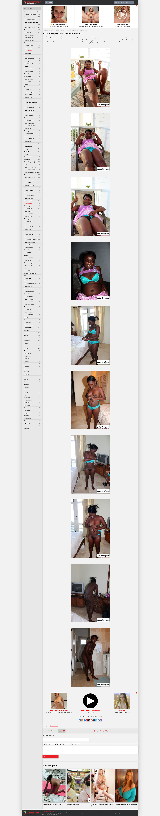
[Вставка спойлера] (78, 744)
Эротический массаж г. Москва (32, 11)
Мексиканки (27, 363)
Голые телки (27, 89)
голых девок (110, 813)
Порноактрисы (28, 146)
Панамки (26, 389)
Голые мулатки (28, 50)
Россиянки (27, 345)
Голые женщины (28, 87)
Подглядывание (28, 37)
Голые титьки (27, 128)
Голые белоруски (29, 291)
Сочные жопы (28, 94)
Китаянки (26, 415)
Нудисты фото (28, 224)
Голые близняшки (29, 250)
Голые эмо (27, 193)
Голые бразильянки (29, 112)
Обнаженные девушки (30, 273)
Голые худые (27, 229)
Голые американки (29, 143)
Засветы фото (28, 76)
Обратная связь (46, 811)
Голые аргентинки (29, 138)
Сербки (26, 369)
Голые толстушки (29, 118)
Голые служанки (28, 63)
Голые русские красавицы (31, 239)
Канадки (26, 151)
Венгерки (26, 149)
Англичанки (27, 159)
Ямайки (26, 379)
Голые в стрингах (29, 40)
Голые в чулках (28, 48)
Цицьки (26, 84)
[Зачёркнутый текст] (52, 744)
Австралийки (27, 353)
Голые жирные (28, 53)
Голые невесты (28, 55)
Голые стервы (28, 105)
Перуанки (26, 361)
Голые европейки (29, 110)
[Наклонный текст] (47, 744)
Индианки (27, 376)
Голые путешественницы (31, 283)
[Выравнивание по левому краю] (55, 744)
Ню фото (26, 66)
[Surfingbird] (96, 720)
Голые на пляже (28, 24)
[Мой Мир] (85, 720)
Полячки (26, 366)
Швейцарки (27, 423)
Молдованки (27, 413)
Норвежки (27, 402)
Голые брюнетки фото (30, 17)
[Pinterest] (87, 720)
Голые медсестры (29, 123)
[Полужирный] (44, 744)
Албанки (26, 428)
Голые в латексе (28, 71)
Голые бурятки (28, 286)
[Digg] (89, 720)
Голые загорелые (29, 35)
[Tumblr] (99, 720)
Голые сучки (27, 99)
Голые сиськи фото (29, 30)
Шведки (26, 392)
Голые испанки (28, 97)
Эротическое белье (29, 27)
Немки (26, 348)
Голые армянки (28, 79)
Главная (50, 2)
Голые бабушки (28, 45)
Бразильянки (27, 351)
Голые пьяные (28, 216)
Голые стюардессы (29, 125)
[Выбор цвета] (67, 744)
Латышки (26, 371)
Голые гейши (27, 81)
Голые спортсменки (29, 43)
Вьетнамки (27, 397)
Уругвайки (27, 395)
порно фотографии (75, 813)
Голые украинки (28, 115)
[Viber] (101, 720)
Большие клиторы (29, 58)
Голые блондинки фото (30, 14)
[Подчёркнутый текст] (49, 744)
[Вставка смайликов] (63, 744)
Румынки (26, 358)
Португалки (27, 382)
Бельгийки (27, 408)
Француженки (28, 156)
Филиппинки (27, 418)
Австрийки (27, 420)
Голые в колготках (29, 68)
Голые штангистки (29, 107)
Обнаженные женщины (30, 102)
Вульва (26, 136)
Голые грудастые (29, 61)
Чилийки (26, 387)
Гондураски (27, 410)
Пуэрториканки (28, 400)
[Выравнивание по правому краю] (60, 744)
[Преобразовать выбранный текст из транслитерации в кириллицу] (75, 744)
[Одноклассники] (82, 720)
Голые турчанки (28, 131)
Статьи (26, 164)
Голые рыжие (28, 221)
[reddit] (92, 720)
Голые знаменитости (30, 19)
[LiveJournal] (94, 720)
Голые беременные (29, 74)
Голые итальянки (29, 133)
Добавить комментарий (50, 756)
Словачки (26, 426)
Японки (26, 343)
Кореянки (26, 374)
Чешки (26, 154)
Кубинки (26, 384)
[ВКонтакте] (80, 720)
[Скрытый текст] (70, 744)
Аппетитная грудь (29, 92)
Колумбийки (27, 356)
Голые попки (27, 32)
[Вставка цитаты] (73, 744)
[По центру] (57, 744)
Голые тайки (27, 141)
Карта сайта (53, 811)
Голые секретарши (29, 120)
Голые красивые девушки (31, 22)
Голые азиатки (28, 208)
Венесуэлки (27, 405)
